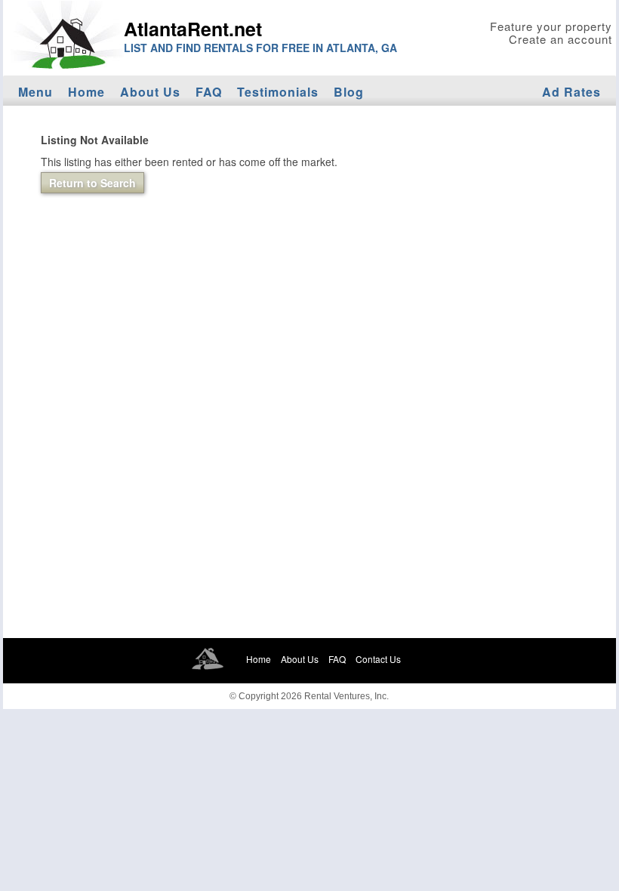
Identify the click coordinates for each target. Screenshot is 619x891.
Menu (35, 91)
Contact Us (378, 658)
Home (86, 91)
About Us (150, 91)
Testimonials (278, 91)
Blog (349, 91)
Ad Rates (571, 91)
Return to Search (92, 182)
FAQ (209, 91)
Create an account (560, 38)
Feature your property (551, 26)
